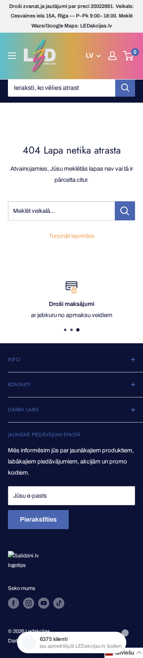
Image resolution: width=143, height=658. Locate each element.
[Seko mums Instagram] (28, 603)
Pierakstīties (38, 519)
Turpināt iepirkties (72, 236)
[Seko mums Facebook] (13, 603)
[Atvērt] (12, 56)
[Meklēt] (125, 88)
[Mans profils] (112, 55)
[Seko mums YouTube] (43, 603)
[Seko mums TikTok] (58, 603)
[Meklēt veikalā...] (125, 210)
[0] (128, 55)
